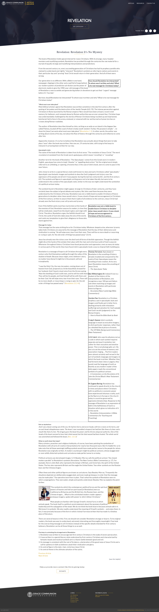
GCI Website (74, 595)
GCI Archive (4, 610)
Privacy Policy (74, 600)
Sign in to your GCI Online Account (102, 595)
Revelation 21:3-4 (72, 283)
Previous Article (45, 553)
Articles (131, 3)
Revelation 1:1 (86, 131)
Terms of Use (74, 598)
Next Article (43, 556)
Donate (62, 571)
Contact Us (151, 3)
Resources (140, 3)
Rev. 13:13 (72, 437)
